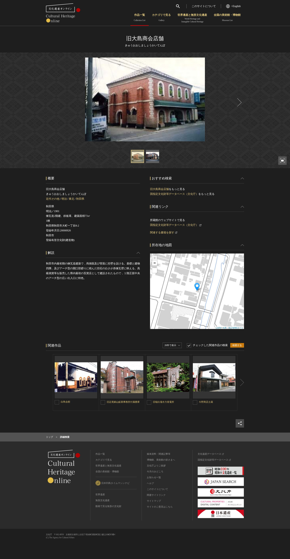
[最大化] (154, 270)
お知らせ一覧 (154, 477)
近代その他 (52, 198)
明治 (64, 198)
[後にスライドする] (239, 102)
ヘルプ (150, 483)
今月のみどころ (155, 471)
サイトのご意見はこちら (160, 507)
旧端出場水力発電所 (163, 402)
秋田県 (80, 198)
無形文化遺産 (102, 500)
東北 (71, 198)
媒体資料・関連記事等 (158, 454)
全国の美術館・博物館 (227, 17)
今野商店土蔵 (206, 402)
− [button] (155, 263)
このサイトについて (204, 6)
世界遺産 (100, 494)
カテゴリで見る (161, 17)
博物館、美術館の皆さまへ (161, 460)
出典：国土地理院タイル (233, 327)
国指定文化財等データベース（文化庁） (174, 193)
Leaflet (218, 327)
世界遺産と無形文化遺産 (192, 18)
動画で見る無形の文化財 (108, 506)
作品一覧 (139, 17)
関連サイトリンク (156, 495)
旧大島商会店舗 (159, 189)
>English (236, 6)
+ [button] (155, 258)
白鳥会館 (65, 402)
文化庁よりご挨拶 (156, 465)
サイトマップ (154, 501)
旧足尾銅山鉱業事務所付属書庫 (123, 402)
